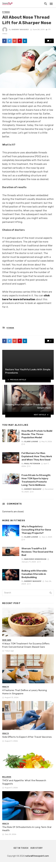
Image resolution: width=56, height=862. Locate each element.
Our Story (36, 848)
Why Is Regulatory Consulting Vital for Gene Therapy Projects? (36, 529)
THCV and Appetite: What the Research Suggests (24, 782)
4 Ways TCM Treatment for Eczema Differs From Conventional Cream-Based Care (25, 645)
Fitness (6, 12)
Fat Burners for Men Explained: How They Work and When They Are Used (37, 456)
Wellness (6, 777)
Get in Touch (20, 848)
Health (5, 686)
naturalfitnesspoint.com (37, 856)
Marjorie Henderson (35, 559)
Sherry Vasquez (20, 29)
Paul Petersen (32, 464)
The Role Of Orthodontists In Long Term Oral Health (26, 829)
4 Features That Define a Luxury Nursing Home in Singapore (24, 692)
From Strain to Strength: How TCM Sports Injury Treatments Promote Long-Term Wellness (36, 480)
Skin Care (6, 640)
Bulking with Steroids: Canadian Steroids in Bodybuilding (34, 574)
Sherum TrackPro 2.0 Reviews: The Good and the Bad (37, 551)
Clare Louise (31, 441)
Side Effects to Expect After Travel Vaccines (27, 736)
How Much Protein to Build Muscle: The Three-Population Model (37, 434)
